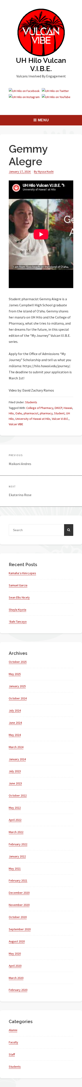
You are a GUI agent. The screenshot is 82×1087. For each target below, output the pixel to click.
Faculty (13, 1042)
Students (31, 402)
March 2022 (16, 832)
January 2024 (17, 759)
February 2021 (18, 880)
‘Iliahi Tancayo (18, 622)
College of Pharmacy (39, 408)
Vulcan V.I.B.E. (60, 419)
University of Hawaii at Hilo (32, 419)
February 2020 (18, 990)
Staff (12, 1054)
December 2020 (19, 893)
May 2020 (15, 953)
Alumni (13, 1030)
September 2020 (20, 929)
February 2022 (18, 844)
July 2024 (15, 710)
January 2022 (17, 856)
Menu (43, 120)
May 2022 (15, 808)
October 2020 (18, 917)
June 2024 (15, 723)
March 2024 (16, 747)
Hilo (11, 413)
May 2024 (15, 735)
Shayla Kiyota (17, 610)
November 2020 (19, 905)
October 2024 (18, 698)
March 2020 (16, 978)
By (44, 171)
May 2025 (15, 674)
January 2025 (17, 686)
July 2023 (15, 771)
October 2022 (18, 795)
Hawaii (68, 408)
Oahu (18, 413)
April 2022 (15, 820)
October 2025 (18, 662)
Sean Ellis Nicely (19, 597)
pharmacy (46, 413)
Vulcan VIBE (16, 424)
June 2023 (15, 783)
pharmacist (31, 413)
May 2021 (15, 868)
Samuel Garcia (18, 585)
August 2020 (17, 941)
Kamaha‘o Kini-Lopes (22, 573)
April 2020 (15, 966)
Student (59, 413)
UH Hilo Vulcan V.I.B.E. (41, 64)
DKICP (58, 408)
